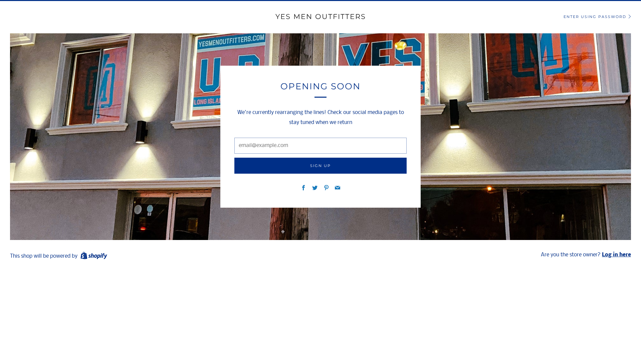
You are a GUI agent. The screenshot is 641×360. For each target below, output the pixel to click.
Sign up (320, 165)
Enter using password (595, 16)
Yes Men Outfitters (320, 16)
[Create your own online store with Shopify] (93, 257)
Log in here (616, 255)
